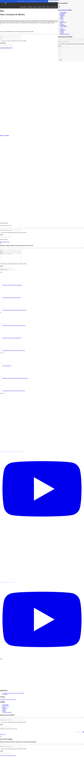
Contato (55, 6)
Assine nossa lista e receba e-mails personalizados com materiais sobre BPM (32, 1)
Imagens (62, 21)
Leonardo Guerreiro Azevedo (6, 47)
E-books (62, 18)
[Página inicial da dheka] (9, 4)
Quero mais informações (4, 241)
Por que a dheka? (5, 705)
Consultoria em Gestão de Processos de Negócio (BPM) (13, 693)
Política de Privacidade (6, 712)
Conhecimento (63, 22)
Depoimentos (5, 707)
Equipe (3, 706)
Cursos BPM (29, 6)
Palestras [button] (35, 6)
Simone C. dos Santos (4, 135)
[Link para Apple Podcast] (79, 732)
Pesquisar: (2, 269)
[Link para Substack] (83, 732)
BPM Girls (48, 6)
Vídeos (61, 16)
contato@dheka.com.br (4, 699)
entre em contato (12, 699)
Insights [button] (43, 6)
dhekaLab (39, 6)
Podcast (61, 17)
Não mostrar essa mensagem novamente (7, 755)
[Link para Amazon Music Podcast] (81, 732)
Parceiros (4, 710)
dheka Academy (63, 12)
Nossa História (5, 704)
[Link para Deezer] (82, 732)
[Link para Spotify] (78, 732)
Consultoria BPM (23, 6)
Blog (52, 6)
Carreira (4, 711)
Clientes (4, 709)
